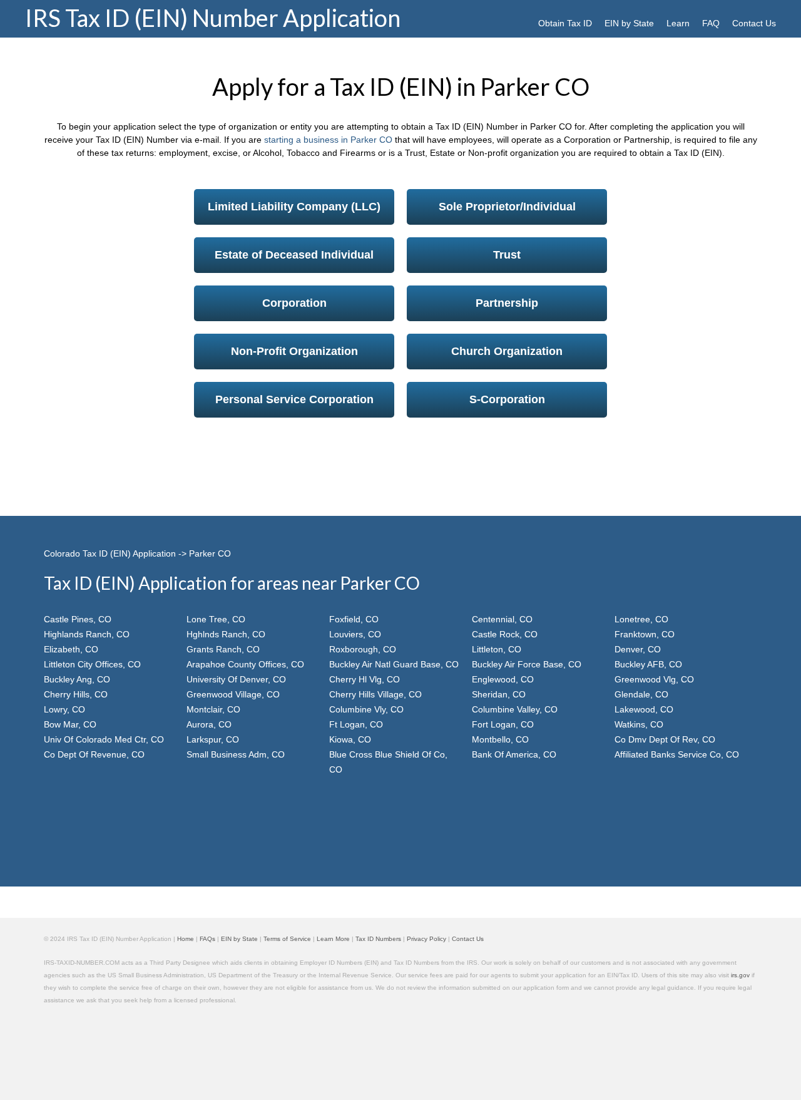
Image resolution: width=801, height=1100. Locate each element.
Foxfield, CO (354, 619)
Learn (678, 23)
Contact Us (754, 23)
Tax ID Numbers (378, 938)
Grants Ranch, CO (223, 649)
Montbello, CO (500, 739)
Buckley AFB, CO (648, 664)
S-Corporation (507, 399)
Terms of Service (287, 938)
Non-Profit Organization (294, 351)
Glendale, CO (641, 694)
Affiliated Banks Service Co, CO (677, 754)
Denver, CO (638, 649)
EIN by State (629, 23)
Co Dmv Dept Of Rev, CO (665, 739)
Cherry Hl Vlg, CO (364, 679)
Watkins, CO (639, 724)
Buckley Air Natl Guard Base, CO (394, 664)
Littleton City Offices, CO (92, 664)
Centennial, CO (502, 619)
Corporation (294, 303)
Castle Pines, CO (77, 619)
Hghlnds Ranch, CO (225, 634)
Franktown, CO (645, 634)
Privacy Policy (426, 938)
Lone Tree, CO (215, 619)
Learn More (333, 938)
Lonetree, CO (641, 619)
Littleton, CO (496, 649)
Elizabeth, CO (71, 649)
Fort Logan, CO (503, 724)
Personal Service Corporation (294, 399)
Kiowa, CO (350, 739)
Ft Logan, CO (356, 724)
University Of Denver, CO (236, 679)
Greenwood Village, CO (233, 694)
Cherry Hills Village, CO (375, 694)
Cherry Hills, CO (76, 694)
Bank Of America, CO (514, 754)
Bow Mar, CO (70, 724)
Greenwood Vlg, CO (654, 679)
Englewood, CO (503, 679)
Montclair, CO (213, 709)
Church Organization (507, 351)
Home (185, 938)
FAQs (207, 938)
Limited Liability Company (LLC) (294, 206)
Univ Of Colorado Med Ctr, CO (104, 739)
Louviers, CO (355, 634)
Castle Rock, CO (505, 634)
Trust (507, 255)
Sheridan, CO (499, 694)
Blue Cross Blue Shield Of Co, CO (388, 761)
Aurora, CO (209, 724)
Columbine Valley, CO (515, 709)
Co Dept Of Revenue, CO (94, 754)
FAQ (711, 23)
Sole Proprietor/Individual (507, 206)
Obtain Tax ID (565, 23)
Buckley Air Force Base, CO (526, 664)
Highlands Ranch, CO (87, 634)
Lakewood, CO (644, 709)
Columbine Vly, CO (366, 709)
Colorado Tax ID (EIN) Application (110, 553)
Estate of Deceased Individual (294, 255)
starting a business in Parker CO (328, 140)
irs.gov (740, 975)
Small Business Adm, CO (235, 754)
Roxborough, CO (362, 649)
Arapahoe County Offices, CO (245, 664)
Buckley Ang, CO (77, 679)
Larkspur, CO (212, 739)
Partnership (507, 303)
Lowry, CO (64, 709)
